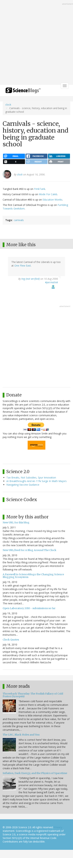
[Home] (23, 91)
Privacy (58, 827)
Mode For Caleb (48, 194)
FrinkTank (39, 189)
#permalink (51, 282)
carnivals (19, 220)
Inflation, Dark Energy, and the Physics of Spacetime (35, 773)
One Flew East (22, 265)
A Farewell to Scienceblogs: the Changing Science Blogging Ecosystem (33, 576)
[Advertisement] (36, 43)
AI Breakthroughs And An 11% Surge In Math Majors (36, 481)
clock (8, 104)
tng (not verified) (30, 278)
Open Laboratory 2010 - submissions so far (29, 608)
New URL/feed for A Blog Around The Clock (29, 550)
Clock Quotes (11, 639)
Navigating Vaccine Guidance (22, 484)
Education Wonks (52, 199)
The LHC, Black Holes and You (21, 734)
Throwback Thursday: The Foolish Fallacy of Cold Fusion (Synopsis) (33, 695)
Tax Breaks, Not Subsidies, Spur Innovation (31, 477)
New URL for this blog (16, 522)
